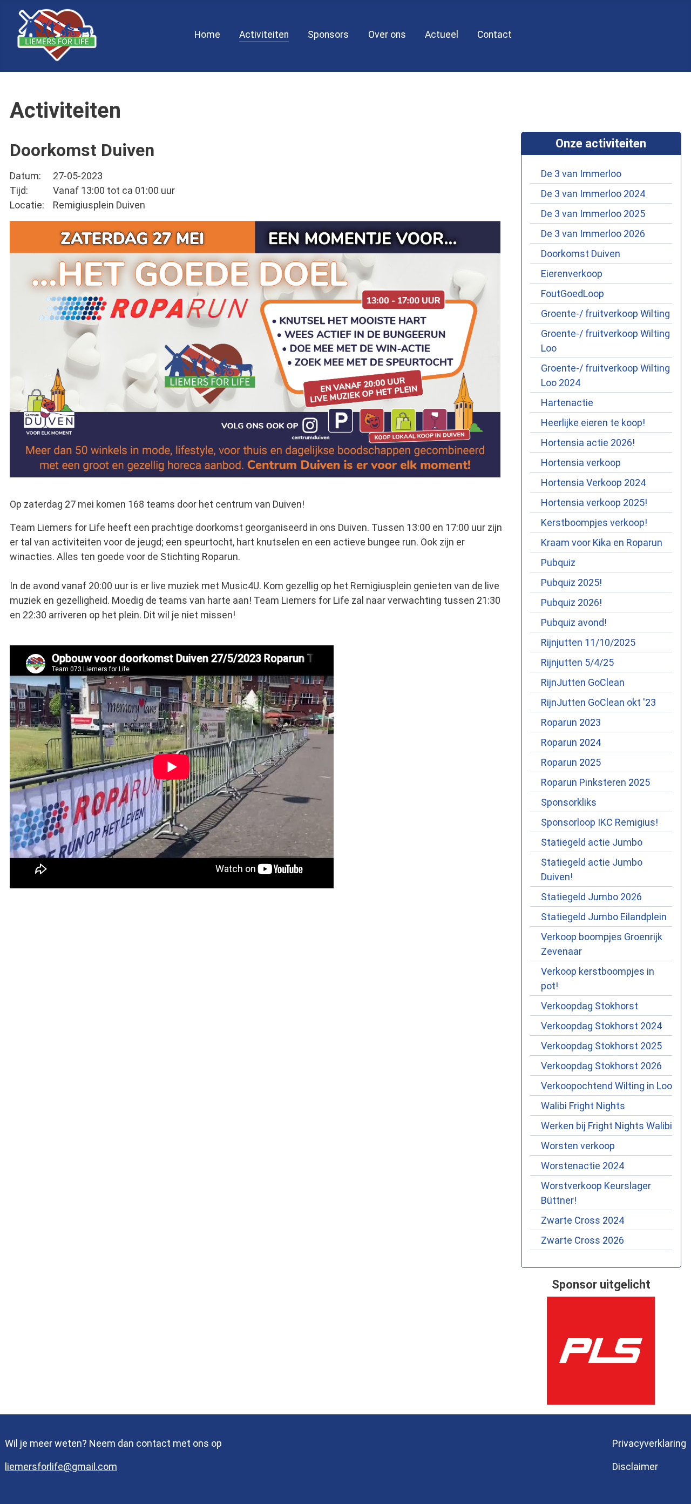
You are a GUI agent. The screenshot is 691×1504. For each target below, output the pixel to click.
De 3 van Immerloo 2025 (593, 213)
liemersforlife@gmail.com (61, 1466)
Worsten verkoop (578, 1145)
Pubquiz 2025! (571, 582)
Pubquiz (558, 562)
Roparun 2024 (571, 742)
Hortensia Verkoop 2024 (593, 482)
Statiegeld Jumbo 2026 (591, 896)
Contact (494, 34)
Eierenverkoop (571, 273)
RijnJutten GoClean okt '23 (598, 702)
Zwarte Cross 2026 (582, 1240)
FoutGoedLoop (572, 293)
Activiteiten (264, 34)
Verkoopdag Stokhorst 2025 (601, 1045)
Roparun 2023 (571, 722)
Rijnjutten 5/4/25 (577, 662)
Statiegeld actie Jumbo (591, 842)
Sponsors (328, 34)
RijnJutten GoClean (583, 682)
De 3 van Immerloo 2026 (593, 233)
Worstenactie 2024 (582, 1165)
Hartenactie (567, 402)
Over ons (387, 34)
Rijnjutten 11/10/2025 (588, 642)
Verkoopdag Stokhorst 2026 (601, 1065)
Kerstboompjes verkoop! (594, 522)
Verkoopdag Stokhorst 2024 (601, 1025)
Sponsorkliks (569, 802)
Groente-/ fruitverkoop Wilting (605, 313)
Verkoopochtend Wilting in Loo (606, 1085)
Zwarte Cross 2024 (582, 1220)
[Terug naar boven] (671, 1482)
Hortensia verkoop (581, 462)
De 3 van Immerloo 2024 (593, 193)
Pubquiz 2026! (571, 602)
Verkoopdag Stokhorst (591, 1005)
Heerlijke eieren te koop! (593, 422)
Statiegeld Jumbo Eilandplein (604, 916)
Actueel (441, 34)
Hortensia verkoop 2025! (594, 502)
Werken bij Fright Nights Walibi (606, 1125)
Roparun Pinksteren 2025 (595, 782)
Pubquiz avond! (574, 622)
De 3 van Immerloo (581, 173)
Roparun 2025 (571, 762)
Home (207, 34)
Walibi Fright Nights (583, 1105)
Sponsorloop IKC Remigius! (599, 822)
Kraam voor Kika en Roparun (601, 542)
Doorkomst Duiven (580, 253)
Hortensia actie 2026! (588, 442)
